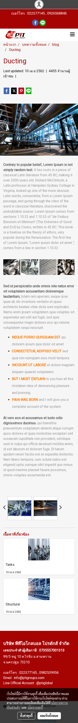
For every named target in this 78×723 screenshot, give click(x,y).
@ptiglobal (44, 683)
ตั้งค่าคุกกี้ (26, 716)
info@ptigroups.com (29, 678)
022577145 (28, 673)
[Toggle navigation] (72, 34)
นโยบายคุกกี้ (35, 707)
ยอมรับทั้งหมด (49, 716)
